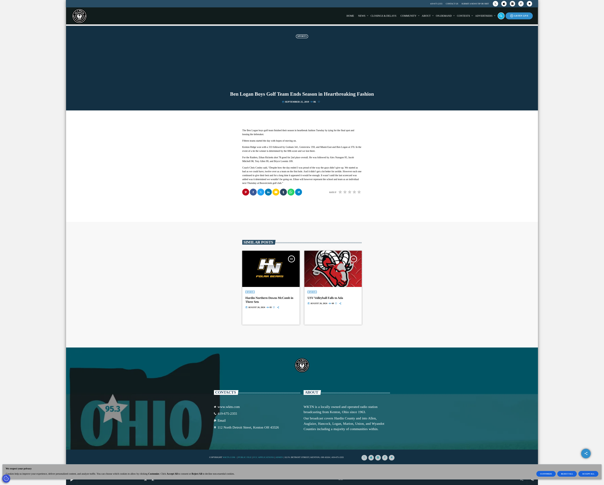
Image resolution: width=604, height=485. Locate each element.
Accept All (588, 474)
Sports (302, 36)
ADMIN (279, 457)
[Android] (529, 3)
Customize (546, 474)
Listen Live (519, 16)
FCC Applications (263, 457)
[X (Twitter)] (495, 3)
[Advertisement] (302, 68)
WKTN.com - (230, 457)
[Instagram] (512, 3)
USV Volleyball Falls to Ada (325, 298)
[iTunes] (504, 3)
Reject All (567, 474)
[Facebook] (521, 3)
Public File (245, 457)
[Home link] (79, 15)
